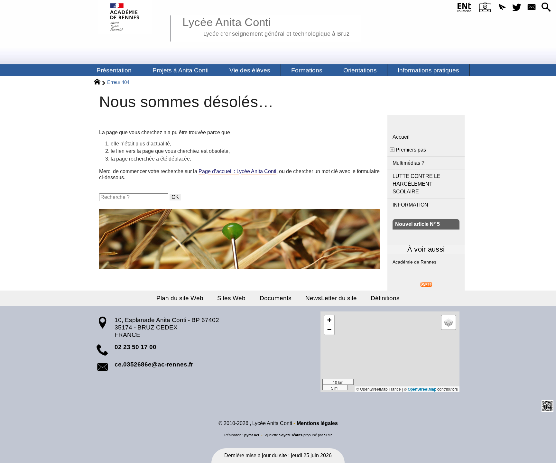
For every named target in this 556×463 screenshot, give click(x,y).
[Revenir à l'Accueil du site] (100, 82)
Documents (276, 298)
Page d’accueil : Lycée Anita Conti (237, 171)
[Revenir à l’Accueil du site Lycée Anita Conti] (125, 17)
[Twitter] (517, 7)
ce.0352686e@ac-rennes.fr (154, 364)
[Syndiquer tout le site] (426, 284)
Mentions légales (317, 423)
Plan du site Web (179, 298)
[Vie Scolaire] (485, 8)
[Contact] (531, 7)
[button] (502, 7)
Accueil (401, 137)
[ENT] (464, 8)
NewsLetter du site (331, 298)
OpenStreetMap (422, 389)
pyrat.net (251, 435)
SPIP (328, 435)
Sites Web (231, 298)
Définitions (385, 298)
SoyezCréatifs (290, 435)
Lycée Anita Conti (265, 26)
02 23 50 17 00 (135, 347)
